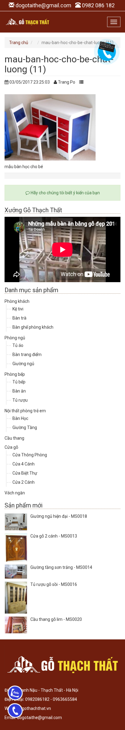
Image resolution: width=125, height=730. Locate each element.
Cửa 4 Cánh (23, 464)
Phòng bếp (15, 374)
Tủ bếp (18, 381)
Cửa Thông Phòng (29, 454)
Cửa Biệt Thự (24, 473)
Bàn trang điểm (27, 354)
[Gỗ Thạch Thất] (27, 21)
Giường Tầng (24, 427)
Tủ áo (17, 345)
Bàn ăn (19, 391)
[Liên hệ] (105, 46)
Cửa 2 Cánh (23, 482)
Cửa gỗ (11, 447)
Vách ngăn (15, 492)
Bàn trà (19, 318)
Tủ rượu (20, 400)
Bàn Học (20, 418)
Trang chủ (18, 42)
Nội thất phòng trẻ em (25, 410)
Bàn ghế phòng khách (32, 327)
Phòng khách (17, 301)
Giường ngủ (23, 363)
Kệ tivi (17, 308)
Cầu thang (14, 438)
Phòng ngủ (15, 337)
